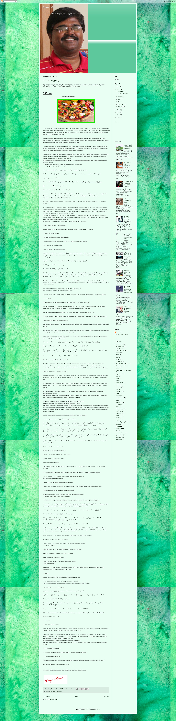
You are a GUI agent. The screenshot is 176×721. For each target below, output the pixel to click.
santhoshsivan (120, 382)
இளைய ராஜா (120, 409)
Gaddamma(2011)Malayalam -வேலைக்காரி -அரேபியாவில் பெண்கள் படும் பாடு (124, 290)
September (121, 91)
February (120, 104)
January (120, 107)
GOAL (118, 357)
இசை (118, 406)
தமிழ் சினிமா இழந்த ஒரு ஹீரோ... (127, 271)
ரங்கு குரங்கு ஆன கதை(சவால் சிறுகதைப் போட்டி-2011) (127, 166)
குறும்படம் (119, 420)
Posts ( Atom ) (54, 699)
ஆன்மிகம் (119, 404)
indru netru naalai (121, 366)
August (120, 97)
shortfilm (118, 387)
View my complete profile (121, 334)
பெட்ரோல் (118, 437)
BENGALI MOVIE (121, 346)
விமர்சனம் (119, 439)
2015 (118, 87)
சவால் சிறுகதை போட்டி (122, 422)
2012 (118, 112)
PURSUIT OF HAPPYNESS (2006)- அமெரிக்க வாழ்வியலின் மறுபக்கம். (123, 310)
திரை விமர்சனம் (120, 433)
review (118, 380)
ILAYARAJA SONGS (122, 363)
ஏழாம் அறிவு (119, 411)
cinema (118, 353)
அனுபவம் (119, 402)
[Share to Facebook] (86, 689)
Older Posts (106, 696)
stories (55, 691)
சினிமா (118, 426)
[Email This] (80, 689)
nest (117, 376)
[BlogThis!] (82, 689)
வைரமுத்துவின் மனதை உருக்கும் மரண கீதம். (128, 146)
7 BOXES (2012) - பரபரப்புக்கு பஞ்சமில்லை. (128, 183)
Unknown (119, 332)
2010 (118, 117)
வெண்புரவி (48, 7)
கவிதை (118, 417)
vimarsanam (119, 398)
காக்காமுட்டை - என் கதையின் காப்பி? (128, 200)
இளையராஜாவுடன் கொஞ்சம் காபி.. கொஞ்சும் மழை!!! (128, 236)
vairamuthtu (119, 396)
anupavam (119, 344)
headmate (118, 361)
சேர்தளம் (118, 428)
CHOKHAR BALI (121, 350)
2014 (118, 89)
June (119, 102)
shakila (118, 385)
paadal (118, 378)
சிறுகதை (59, 691)
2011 (118, 115)
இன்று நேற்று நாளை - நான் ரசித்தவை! (127, 254)
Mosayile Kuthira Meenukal (123, 370)
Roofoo (87, 709)
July (119, 99)
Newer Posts (47, 696)
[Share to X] (84, 689)
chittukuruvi (119, 348)
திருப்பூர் (118, 430)
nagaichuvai (119, 374)
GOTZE (118, 359)
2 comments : (69, 689)
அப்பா (118, 400)
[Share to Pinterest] (88, 689)
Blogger (98, 709)
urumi (118, 393)
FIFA (117, 355)
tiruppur (118, 391)
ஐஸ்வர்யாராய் (120, 413)
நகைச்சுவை (119, 435)
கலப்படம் (118, 415)
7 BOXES (119, 342)
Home (76, 696)
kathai (51, 691)
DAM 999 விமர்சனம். (127, 217)
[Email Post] (76, 689)
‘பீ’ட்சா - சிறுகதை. (51, 80)
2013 (118, 110)
